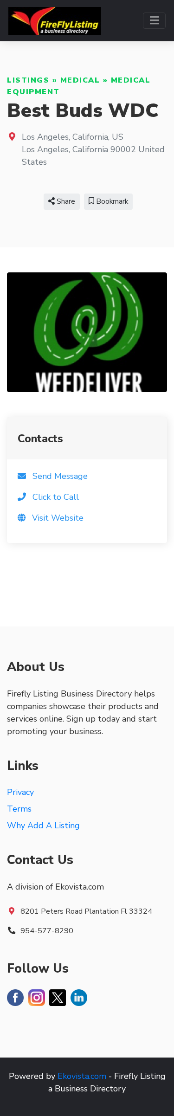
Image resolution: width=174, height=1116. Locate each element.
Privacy (20, 792)
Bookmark (111, 201)
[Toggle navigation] (154, 21)
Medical (80, 80)
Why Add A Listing (43, 825)
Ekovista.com (82, 1076)
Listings (28, 80)
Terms (19, 808)
